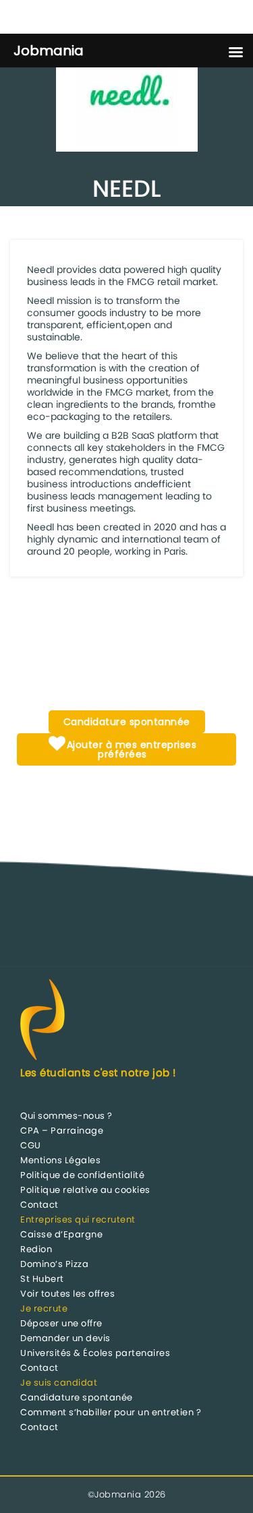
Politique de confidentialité (82, 1175)
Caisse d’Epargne (61, 1234)
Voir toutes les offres (67, 1293)
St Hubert (42, 1278)
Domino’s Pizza (54, 1264)
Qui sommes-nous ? (66, 1115)
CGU (30, 1145)
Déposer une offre (61, 1323)
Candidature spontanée (76, 1397)
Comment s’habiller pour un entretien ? (110, 1412)
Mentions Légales (60, 1160)
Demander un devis (65, 1338)
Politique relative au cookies (85, 1189)
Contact (39, 1204)
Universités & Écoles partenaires (95, 1353)
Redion (36, 1249)
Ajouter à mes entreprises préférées (129, 749)
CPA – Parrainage (61, 1130)
